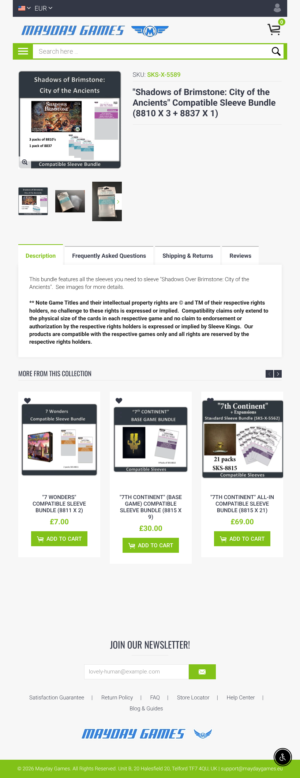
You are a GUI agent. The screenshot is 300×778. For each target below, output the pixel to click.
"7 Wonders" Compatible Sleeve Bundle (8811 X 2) (59, 504)
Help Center (241, 697)
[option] (33, 201)
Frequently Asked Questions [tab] (109, 255)
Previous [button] (269, 374)
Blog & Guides (146, 708)
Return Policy (117, 697)
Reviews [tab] (240, 255)
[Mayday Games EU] (150, 733)
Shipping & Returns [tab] (187, 255)
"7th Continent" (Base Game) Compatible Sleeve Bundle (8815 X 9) (151, 507)
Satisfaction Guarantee (56, 697)
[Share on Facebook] (28, 426)
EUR (41, 8)
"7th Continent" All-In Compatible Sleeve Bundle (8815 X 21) (242, 504)
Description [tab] (41, 255)
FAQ (155, 697)
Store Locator (193, 697)
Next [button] (118, 201)
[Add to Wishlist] (27, 401)
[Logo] (96, 30)
